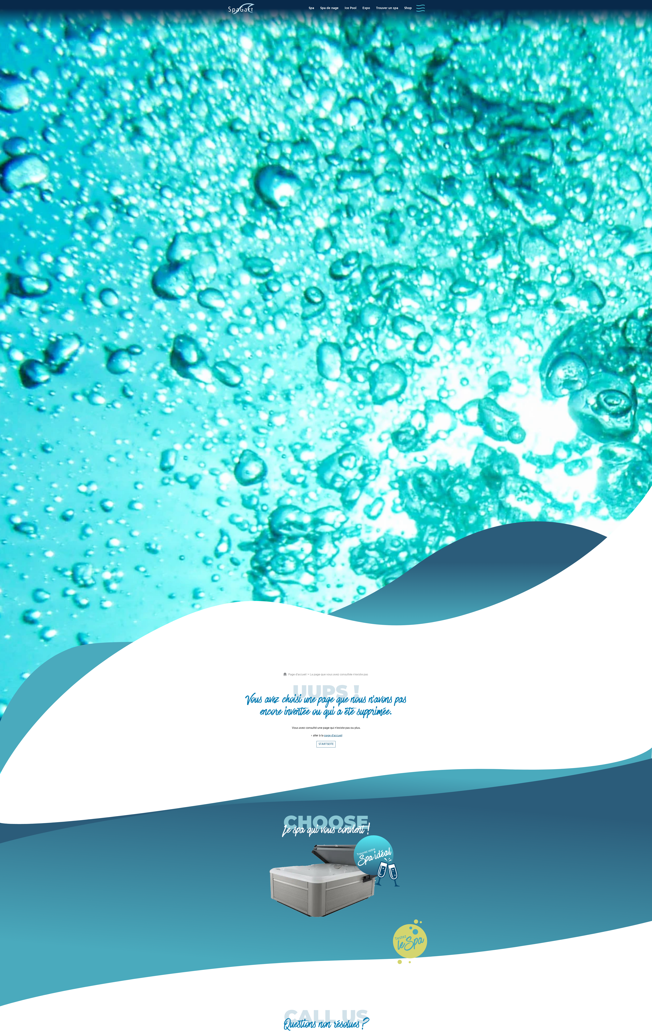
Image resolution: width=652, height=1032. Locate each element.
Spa (311, 8)
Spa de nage (329, 8)
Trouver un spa (387, 8)
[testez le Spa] (410, 941)
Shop (408, 8)
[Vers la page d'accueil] (241, 8)
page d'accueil (333, 735)
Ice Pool (350, 8)
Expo (366, 8)
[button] (420, 8)
